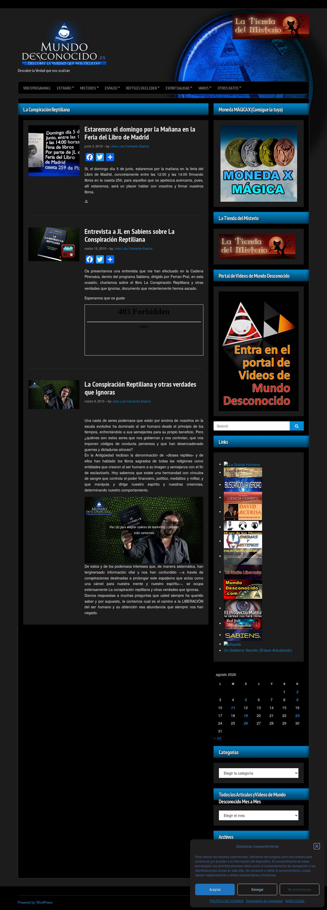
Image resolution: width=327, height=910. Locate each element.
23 (297, 715)
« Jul (217, 737)
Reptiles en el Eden (141, 88)
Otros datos (228, 88)
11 (233, 707)
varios (203, 88)
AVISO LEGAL (295, 901)
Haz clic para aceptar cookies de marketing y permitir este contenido (144, 530)
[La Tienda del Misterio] (270, 26)
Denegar (257, 889)
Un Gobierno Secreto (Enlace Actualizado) (258, 650)
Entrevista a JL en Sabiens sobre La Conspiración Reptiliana (129, 235)
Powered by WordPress (35, 902)
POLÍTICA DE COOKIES (226, 901)
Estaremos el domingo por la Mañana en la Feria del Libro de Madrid (140, 133)
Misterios (88, 88)
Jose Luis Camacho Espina (130, 146)
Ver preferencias (299, 889)
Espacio (111, 88)
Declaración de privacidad (264, 901)
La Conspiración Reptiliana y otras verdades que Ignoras (140, 388)
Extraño (64, 88)
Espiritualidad (178, 88)
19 (246, 715)
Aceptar (215, 889)
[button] (316, 846)
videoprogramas (36, 88)
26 (246, 723)
